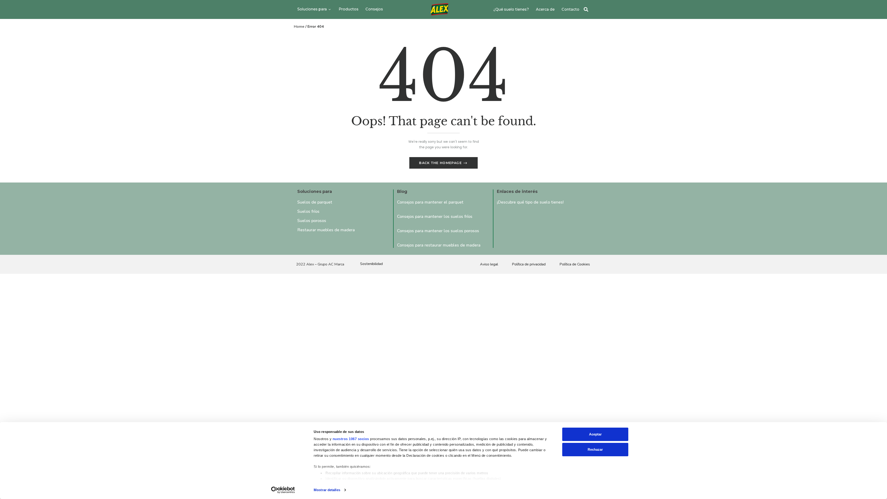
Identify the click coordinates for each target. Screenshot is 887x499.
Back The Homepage (441, 163)
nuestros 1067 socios (351, 439)
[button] (586, 9)
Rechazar (595, 449)
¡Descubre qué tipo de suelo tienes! (530, 202)
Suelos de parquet (314, 202)
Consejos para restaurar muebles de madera (438, 245)
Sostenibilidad (371, 263)
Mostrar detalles (327, 490)
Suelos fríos (308, 211)
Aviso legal (489, 264)
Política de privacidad (529, 264)
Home (299, 26)
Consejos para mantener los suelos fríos (434, 216)
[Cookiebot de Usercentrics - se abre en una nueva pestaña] (283, 490)
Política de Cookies (574, 264)
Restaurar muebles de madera (326, 230)
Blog (402, 191)
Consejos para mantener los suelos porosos (438, 231)
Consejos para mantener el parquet (430, 202)
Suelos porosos (311, 220)
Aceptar (595, 434)
